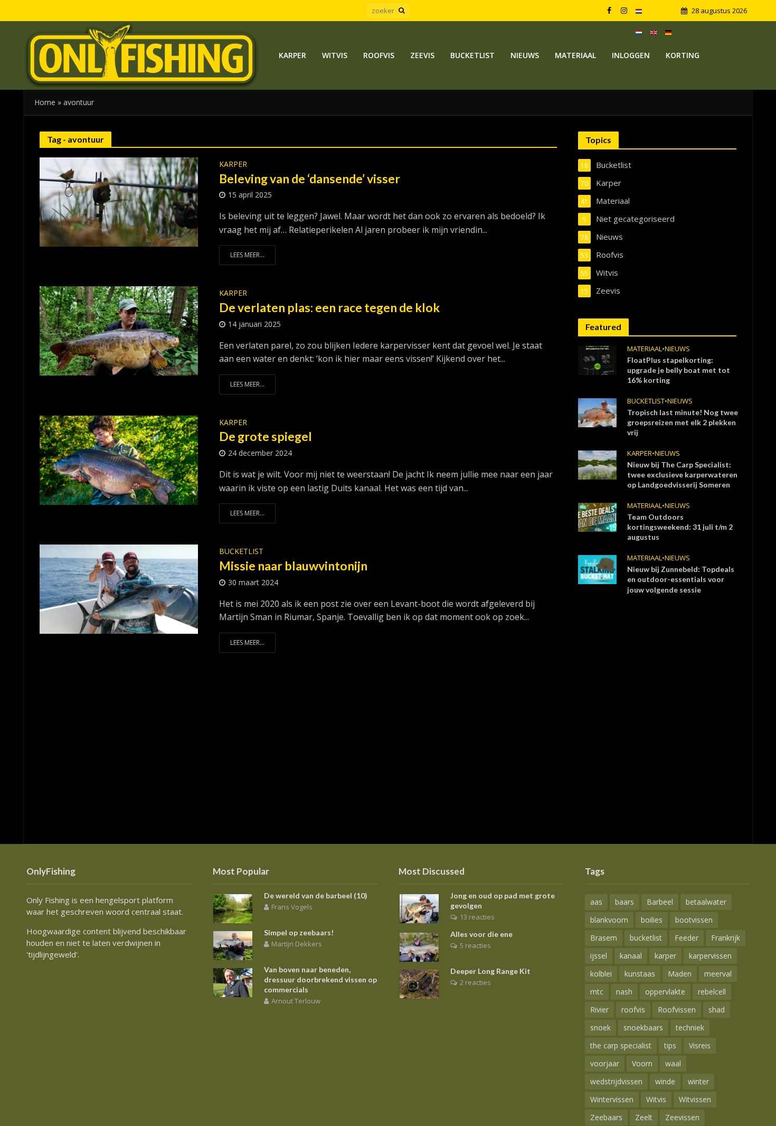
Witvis (334, 55)
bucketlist (646, 938)
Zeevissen (682, 1117)
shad (716, 1010)
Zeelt (643, 1117)
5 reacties (475, 945)
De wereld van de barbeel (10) (315, 895)
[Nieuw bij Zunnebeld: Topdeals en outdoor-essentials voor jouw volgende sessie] (597, 569)
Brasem (603, 938)
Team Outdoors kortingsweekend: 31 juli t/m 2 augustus (680, 526)
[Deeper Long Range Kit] (419, 983)
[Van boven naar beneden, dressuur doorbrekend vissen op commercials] (232, 981)
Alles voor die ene (481, 934)
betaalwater (706, 902)
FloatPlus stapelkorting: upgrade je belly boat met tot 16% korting (678, 369)
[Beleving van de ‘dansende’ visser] (119, 201)
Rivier (599, 1010)
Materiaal (575, 55)
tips (670, 1045)
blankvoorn (609, 920)
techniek (690, 1027)
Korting (682, 55)
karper (665, 956)
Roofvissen (677, 1010)
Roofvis (378, 55)
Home (44, 102)
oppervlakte (665, 992)
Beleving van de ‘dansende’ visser (309, 178)
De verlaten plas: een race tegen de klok (329, 307)
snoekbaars (643, 1027)
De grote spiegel (265, 436)
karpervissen (710, 956)
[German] (668, 31)
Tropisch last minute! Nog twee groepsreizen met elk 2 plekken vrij (682, 422)
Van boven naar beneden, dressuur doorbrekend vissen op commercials (320, 979)
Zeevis (422, 55)
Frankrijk (725, 938)
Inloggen (631, 55)
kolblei (601, 974)
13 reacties (477, 917)
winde (665, 1081)
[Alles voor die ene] (419, 946)
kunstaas (639, 974)
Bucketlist (472, 55)
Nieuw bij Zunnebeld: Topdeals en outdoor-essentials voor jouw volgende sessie (680, 579)
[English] (653, 31)
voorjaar (604, 1063)
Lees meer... (247, 254)
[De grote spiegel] (119, 459)
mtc (596, 992)
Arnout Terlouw (295, 1001)
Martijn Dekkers (296, 944)
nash (624, 992)
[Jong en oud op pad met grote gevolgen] (419, 907)
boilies (652, 920)
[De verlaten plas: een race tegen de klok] (119, 330)
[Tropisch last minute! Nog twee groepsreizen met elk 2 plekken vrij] (597, 411)
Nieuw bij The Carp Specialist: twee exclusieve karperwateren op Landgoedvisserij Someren (682, 474)
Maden (680, 974)
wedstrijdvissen (616, 1081)
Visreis (700, 1045)
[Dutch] (638, 10)
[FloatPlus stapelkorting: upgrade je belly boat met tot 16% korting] (597, 359)
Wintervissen (611, 1099)
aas (596, 902)
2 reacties (475, 982)
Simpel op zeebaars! (299, 932)
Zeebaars (606, 1117)
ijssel (598, 956)
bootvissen (694, 920)
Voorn (642, 1063)
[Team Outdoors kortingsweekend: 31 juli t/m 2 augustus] (597, 516)
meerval (718, 974)
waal (673, 1063)
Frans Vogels (292, 907)
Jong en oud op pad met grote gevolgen (502, 900)
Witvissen (695, 1099)
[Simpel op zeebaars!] (232, 944)
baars (624, 902)
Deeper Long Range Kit (490, 971)
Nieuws (524, 55)
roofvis (633, 1010)
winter (698, 1081)
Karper (292, 55)
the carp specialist (620, 1045)
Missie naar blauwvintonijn (293, 565)
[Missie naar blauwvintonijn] (119, 588)
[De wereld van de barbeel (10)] (232, 907)
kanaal (631, 956)
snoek (600, 1027)
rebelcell (712, 992)
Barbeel (660, 902)
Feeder (686, 938)
